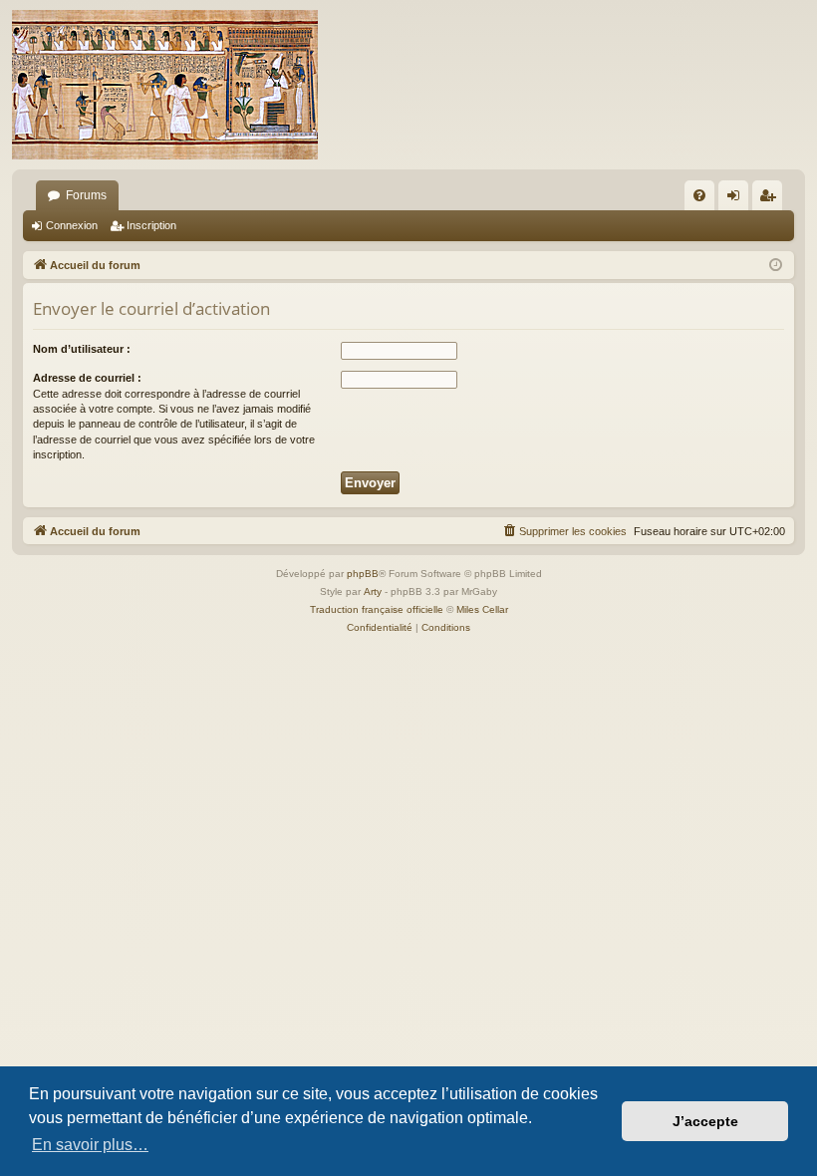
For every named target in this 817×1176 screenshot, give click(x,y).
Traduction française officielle (376, 609)
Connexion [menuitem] (737, 199)
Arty (373, 591)
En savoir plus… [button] (90, 1144)
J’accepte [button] (705, 1121)
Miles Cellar (482, 609)
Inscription (151, 225)
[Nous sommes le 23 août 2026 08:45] (775, 265)
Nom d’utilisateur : (82, 349)
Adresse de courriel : (87, 378)
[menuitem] (699, 195)
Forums (86, 195)
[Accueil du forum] (165, 84)
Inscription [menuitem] (771, 199)
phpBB (363, 573)
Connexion (72, 225)
